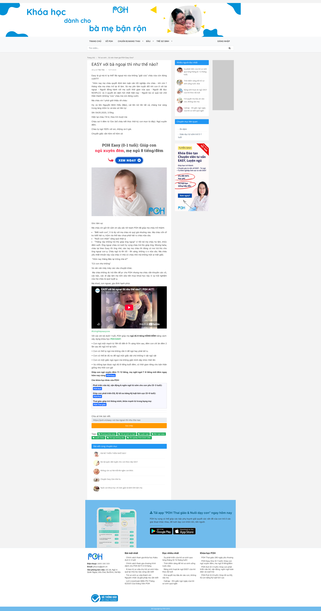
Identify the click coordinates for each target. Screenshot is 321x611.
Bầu (148, 41)
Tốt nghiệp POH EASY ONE (140, 438)
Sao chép (136, 425)
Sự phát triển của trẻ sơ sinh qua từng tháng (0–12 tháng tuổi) (177, 558)
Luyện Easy (99, 438)
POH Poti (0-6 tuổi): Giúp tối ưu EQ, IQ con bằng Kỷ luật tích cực (216, 576)
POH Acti (97, 389)
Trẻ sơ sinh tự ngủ (127, 434)
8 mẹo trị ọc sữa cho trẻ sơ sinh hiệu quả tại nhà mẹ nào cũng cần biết (141, 570)
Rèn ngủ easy (159, 434)
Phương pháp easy (107, 434)
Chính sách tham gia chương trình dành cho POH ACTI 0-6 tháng (140, 564)
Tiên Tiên (101, 70)
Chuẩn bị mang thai (129, 41)
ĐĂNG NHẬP (224, 41)
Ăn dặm (183, 129)
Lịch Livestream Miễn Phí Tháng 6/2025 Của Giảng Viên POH (139, 582)
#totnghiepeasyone (101, 331)
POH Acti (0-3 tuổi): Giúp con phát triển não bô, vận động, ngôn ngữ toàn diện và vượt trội (217, 569)
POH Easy (111, 375)
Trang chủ (95, 41)
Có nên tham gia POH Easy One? (121, 58)
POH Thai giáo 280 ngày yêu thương (217, 557)
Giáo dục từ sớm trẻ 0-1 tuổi (190, 136)
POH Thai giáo (100, 404)
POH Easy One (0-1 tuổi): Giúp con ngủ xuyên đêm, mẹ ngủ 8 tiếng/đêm (216, 562)
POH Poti (97, 396)
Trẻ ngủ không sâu (116, 438)
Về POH (109, 41)
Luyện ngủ (144, 434)
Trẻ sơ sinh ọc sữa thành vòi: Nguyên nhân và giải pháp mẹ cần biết (141, 576)
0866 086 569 (103, 563)
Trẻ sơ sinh (162, 41)
